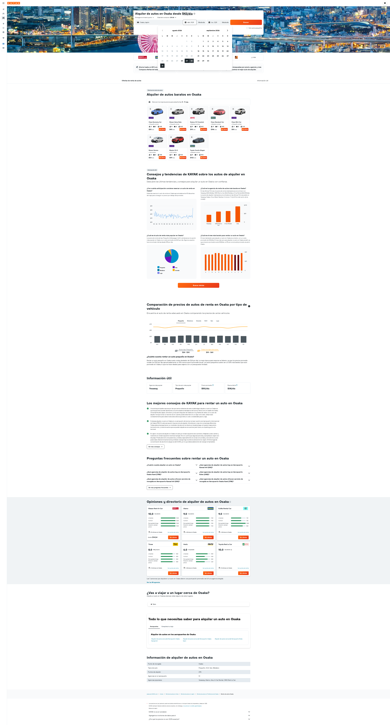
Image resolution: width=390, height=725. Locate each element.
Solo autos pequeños (255, 28)
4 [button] (167, 46)
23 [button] (192, 56)
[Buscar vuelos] (3, 9)
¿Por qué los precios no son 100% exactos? (164, 719)
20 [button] (177, 56)
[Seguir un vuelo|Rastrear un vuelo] (3, 28)
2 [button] (191, 41)
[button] (3, 3)
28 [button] (182, 61)
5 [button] (172, 46)
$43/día (187, 13)
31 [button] (162, 66)
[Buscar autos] (3, 18)
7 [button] (181, 46)
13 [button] (177, 51)
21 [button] (182, 56)
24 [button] (162, 61)
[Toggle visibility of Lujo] (159, 273)
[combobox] (144, 17)
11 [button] (167, 51)
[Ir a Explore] (3, 24)
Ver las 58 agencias (153, 582)
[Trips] (3, 38)
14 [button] (182, 51)
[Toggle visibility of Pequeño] (161, 267)
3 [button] (162, 46)
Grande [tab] (198, 321)
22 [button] (187, 56)
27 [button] (177, 61)
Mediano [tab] (190, 321)
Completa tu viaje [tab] (167, 626)
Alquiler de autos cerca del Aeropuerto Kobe (228, 639)
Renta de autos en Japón (187, 694)
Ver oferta (162, 129)
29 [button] (187, 61)
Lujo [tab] (217, 321)
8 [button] (186, 46)
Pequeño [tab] (181, 321)
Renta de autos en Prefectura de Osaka (207, 694)
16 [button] (191, 51)
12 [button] (172, 51)
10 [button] (162, 51)
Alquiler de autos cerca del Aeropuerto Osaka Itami (197, 640)
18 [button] (167, 56)
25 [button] (167, 61)
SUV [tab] (205, 321)
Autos (161, 694)
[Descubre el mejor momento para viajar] (3, 32)
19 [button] (172, 56)
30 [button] (192, 61)
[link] (198, 285)
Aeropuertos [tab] (154, 626)
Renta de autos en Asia (172, 694)
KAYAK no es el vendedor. (158, 712)
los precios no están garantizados (192, 706)
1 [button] (186, 41)
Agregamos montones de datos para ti (162, 715)
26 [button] (172, 61)
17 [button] (162, 56)
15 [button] (187, 51)
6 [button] (177, 46)
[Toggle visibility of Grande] (176, 270)
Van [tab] (212, 321)
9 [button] (191, 46)
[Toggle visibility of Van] (175, 267)
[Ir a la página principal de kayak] (13, 3)
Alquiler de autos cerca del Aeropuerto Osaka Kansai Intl (165, 640)
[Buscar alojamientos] (3, 14)
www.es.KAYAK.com (152, 694)
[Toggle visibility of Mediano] (161, 270)
